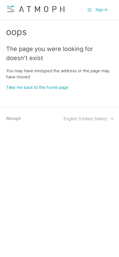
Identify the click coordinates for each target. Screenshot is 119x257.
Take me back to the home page (37, 87)
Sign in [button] (101, 9)
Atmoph (13, 118)
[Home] (36, 12)
